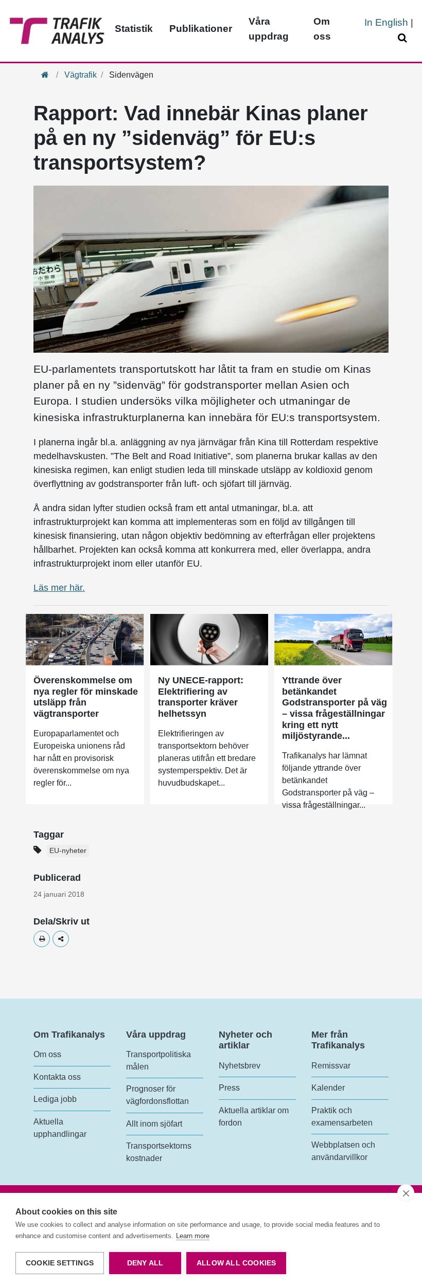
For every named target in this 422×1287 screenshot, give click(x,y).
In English (386, 22)
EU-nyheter (67, 851)
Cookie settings (60, 1263)
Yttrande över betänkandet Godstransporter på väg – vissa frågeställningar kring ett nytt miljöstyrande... (334, 708)
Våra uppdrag (269, 29)
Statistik (134, 28)
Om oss (322, 29)
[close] (405, 1193)
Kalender (328, 1087)
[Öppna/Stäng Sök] (404, 38)
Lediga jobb (55, 1099)
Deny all (145, 1263)
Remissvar (330, 1065)
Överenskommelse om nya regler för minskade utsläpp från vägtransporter (85, 697)
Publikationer (200, 28)
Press (229, 1087)
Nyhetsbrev (239, 1065)
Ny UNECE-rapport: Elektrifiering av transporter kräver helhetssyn (200, 697)
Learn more (192, 1236)
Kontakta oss (57, 1077)
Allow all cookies (236, 1263)
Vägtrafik (80, 74)
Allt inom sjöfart (154, 1123)
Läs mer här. (59, 588)
